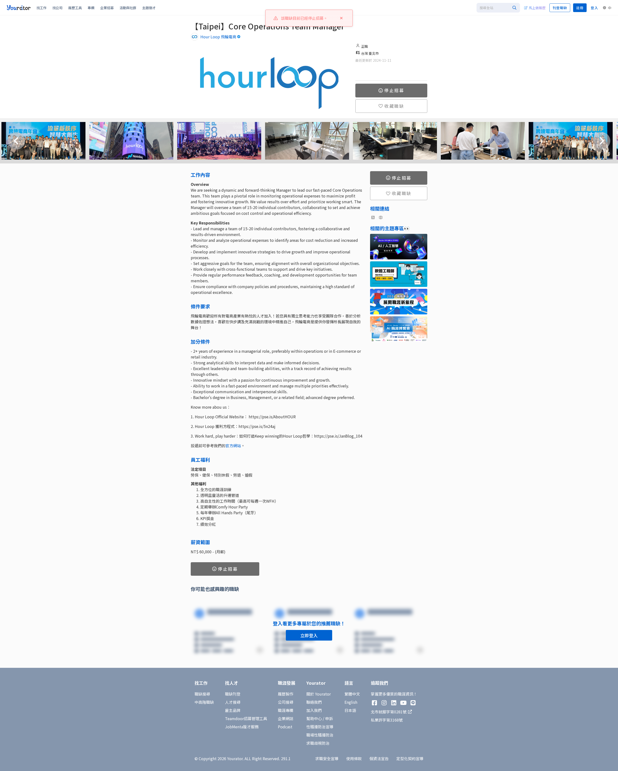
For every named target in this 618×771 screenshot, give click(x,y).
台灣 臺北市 (370, 53)
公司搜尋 (285, 702)
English (350, 702)
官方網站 (233, 445)
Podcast (285, 727)
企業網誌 (285, 718)
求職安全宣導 (326, 758)
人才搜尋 (232, 702)
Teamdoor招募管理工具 (246, 718)
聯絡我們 (314, 702)
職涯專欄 (285, 710)
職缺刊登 (232, 694)
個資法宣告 (379, 758)
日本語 (350, 710)
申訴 (329, 718)
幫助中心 (314, 718)
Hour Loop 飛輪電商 (218, 37)
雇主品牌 (232, 710)
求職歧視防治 (318, 743)
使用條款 (354, 758)
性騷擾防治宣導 (319, 727)
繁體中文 (352, 694)
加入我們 (314, 710)
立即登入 (309, 635)
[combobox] (498, 8)
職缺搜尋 (202, 694)
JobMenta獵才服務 (242, 727)
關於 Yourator (318, 694)
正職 (364, 46)
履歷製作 (285, 694)
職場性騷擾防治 (319, 735)
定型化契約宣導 (409, 758)
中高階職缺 (204, 702)
